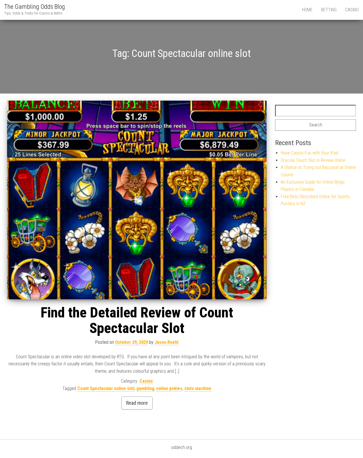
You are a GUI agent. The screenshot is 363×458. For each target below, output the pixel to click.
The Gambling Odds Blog (34, 6)
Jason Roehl (166, 342)
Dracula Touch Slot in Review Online (313, 160)
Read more (137, 403)
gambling (145, 388)
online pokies (169, 388)
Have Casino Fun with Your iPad (309, 153)
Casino (352, 9)
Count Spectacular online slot (105, 388)
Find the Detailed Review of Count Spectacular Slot (137, 320)
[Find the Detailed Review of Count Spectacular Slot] (137, 200)
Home (307, 9)
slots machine (197, 388)
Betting (329, 9)
